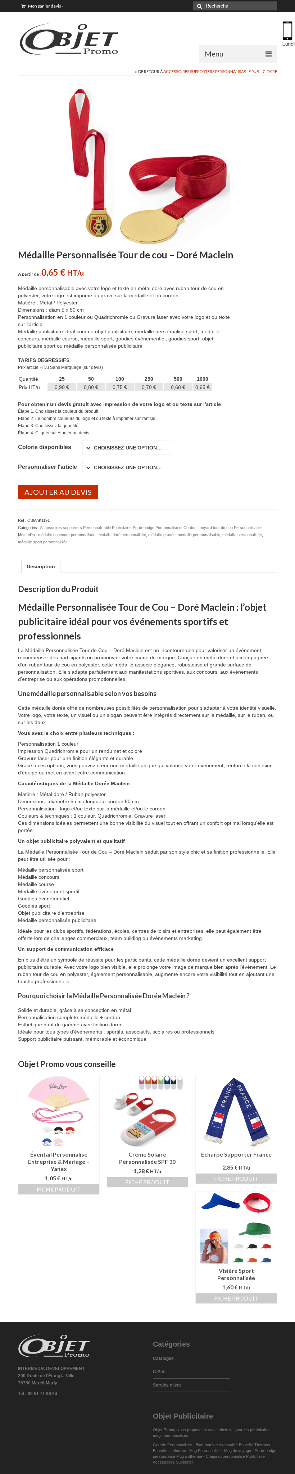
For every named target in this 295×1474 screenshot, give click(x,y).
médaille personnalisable (199, 535)
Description (41, 566)
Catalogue (163, 1358)
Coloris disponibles (44, 447)
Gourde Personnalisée (172, 1445)
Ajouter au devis (58, 492)
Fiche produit (59, 1189)
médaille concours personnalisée (66, 535)
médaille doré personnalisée (121, 535)
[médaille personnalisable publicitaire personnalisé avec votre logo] (147, 165)
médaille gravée (162, 535)
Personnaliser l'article (47, 467)
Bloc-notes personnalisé (217, 1445)
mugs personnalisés (170, 1435)
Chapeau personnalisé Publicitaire (235, 1456)
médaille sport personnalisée (43, 542)
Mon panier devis (45, 6)
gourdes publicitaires (253, 1430)
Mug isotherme (189, 1456)
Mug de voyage (237, 1450)
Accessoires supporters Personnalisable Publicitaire (220, 71)
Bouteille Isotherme (170, 1450)
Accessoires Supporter (173, 1462)
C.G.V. (159, 1371)
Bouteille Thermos (254, 1445)
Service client (167, 1385)
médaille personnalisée (242, 535)
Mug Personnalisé (205, 1450)
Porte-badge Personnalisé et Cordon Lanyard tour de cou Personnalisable (197, 527)
